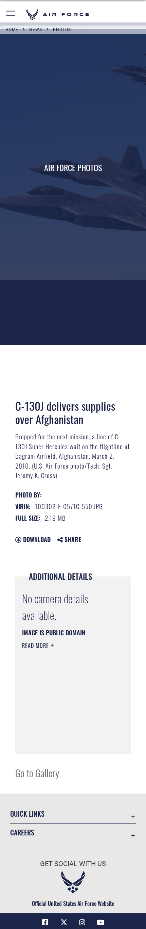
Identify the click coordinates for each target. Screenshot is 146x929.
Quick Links (27, 814)
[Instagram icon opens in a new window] (82, 922)
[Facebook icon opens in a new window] (45, 922)
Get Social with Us (73, 864)
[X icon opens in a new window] (64, 922)
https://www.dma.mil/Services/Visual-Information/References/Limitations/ (63, 731)
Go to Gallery (37, 772)
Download (36, 539)
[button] (11, 14)
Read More (36, 645)
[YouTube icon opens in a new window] (101, 922)
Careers (22, 832)
